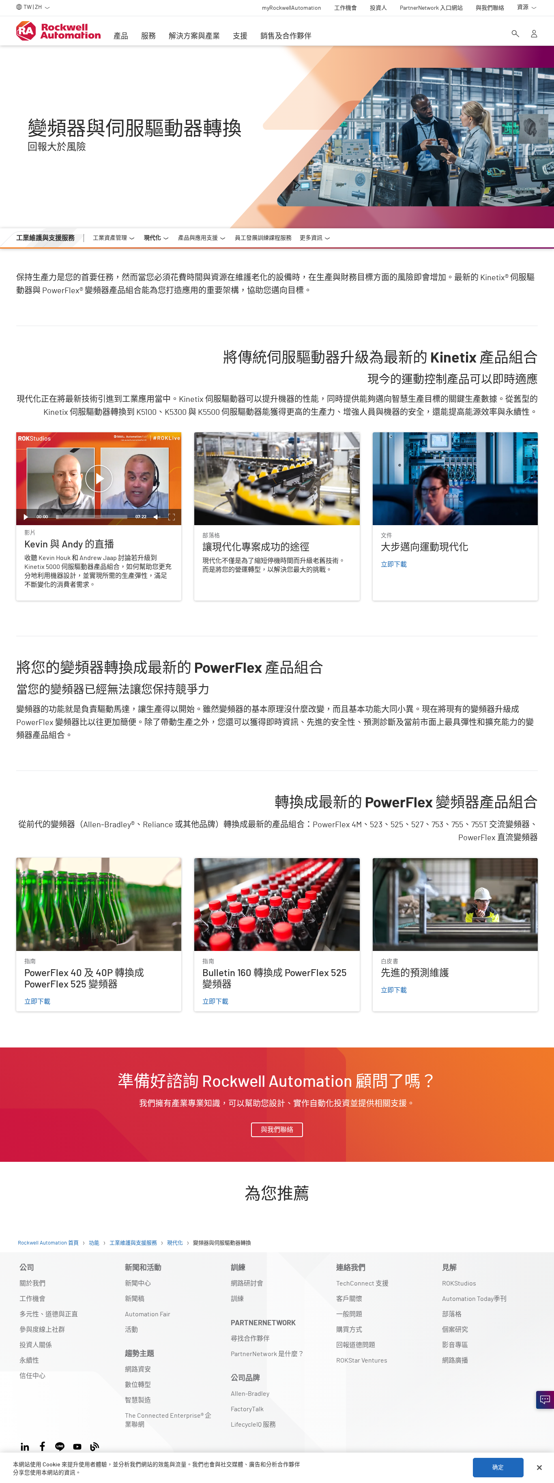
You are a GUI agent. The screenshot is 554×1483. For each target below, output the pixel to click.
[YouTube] (77, 1445)
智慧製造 (138, 1400)
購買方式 (349, 1329)
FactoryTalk (247, 1409)
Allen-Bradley (250, 1394)
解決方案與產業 (194, 36)
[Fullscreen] (171, 517)
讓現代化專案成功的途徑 (230, 437)
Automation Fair (147, 1314)
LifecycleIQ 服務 (253, 1424)
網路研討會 (247, 1283)
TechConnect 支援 (362, 1283)
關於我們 (32, 1283)
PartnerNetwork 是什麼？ (267, 1354)
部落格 (452, 1314)
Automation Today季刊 (474, 1299)
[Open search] (515, 34)
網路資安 (138, 1369)
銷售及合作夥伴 (285, 36)
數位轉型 (138, 1385)
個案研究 (455, 1329)
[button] (99, 479)
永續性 (29, 1360)
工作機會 (32, 1299)
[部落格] (94, 1445)
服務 (148, 36)
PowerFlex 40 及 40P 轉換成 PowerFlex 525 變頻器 (87, 862)
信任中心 (32, 1376)
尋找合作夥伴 (250, 1338)
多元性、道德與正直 (48, 1314)
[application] (98, 478)
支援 (240, 36)
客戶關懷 (349, 1299)
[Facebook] (42, 1445)
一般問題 (349, 1314)
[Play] (26, 517)
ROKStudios (459, 1283)
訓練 (237, 1299)
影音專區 (455, 1345)
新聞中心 (138, 1283)
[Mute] (157, 517)
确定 (498, 1467)
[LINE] (60, 1445)
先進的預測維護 (395, 862)
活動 (131, 1329)
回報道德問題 (355, 1345)
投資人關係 (35, 1345)
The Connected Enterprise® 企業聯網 (168, 1420)
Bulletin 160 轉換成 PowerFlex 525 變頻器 (252, 862)
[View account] (534, 34)
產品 (121, 36)
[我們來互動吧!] (545, 1400)
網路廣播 (455, 1360)
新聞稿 (134, 1299)
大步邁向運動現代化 (402, 437)
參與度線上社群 (42, 1329)
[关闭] (539, 1467)
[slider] (91, 517)
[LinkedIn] (26, 1445)
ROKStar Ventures (361, 1360)
